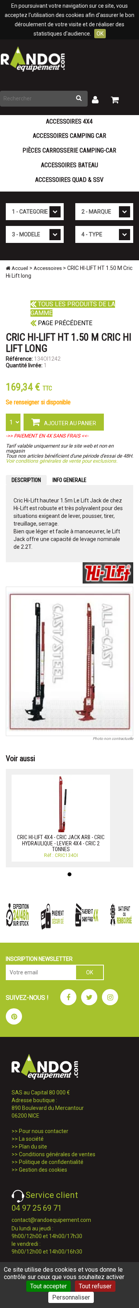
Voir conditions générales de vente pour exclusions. (61, 461)
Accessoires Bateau (69, 165)
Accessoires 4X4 (69, 121)
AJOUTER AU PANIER (69, 423)
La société (31, 1139)
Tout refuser (95, 1286)
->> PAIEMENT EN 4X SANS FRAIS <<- (47, 436)
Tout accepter (48, 1286)
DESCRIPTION (26, 480)
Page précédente (64, 323)
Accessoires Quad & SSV (69, 179)
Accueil (19, 268)
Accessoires (48, 268)
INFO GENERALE (69, 480)
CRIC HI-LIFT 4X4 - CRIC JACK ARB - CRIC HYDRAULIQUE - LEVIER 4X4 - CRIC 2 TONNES (61, 843)
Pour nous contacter (43, 1131)
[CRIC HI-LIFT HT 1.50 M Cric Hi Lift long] (69, 661)
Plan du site (33, 1146)
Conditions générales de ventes (57, 1154)
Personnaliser (71, 1297)
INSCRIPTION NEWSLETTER (39, 959)
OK (100, 34)
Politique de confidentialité (51, 1162)
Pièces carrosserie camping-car (69, 150)
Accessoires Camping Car (69, 135)
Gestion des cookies (43, 1170)
